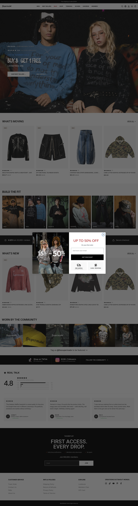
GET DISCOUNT (87, 257)
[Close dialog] (103, 234)
